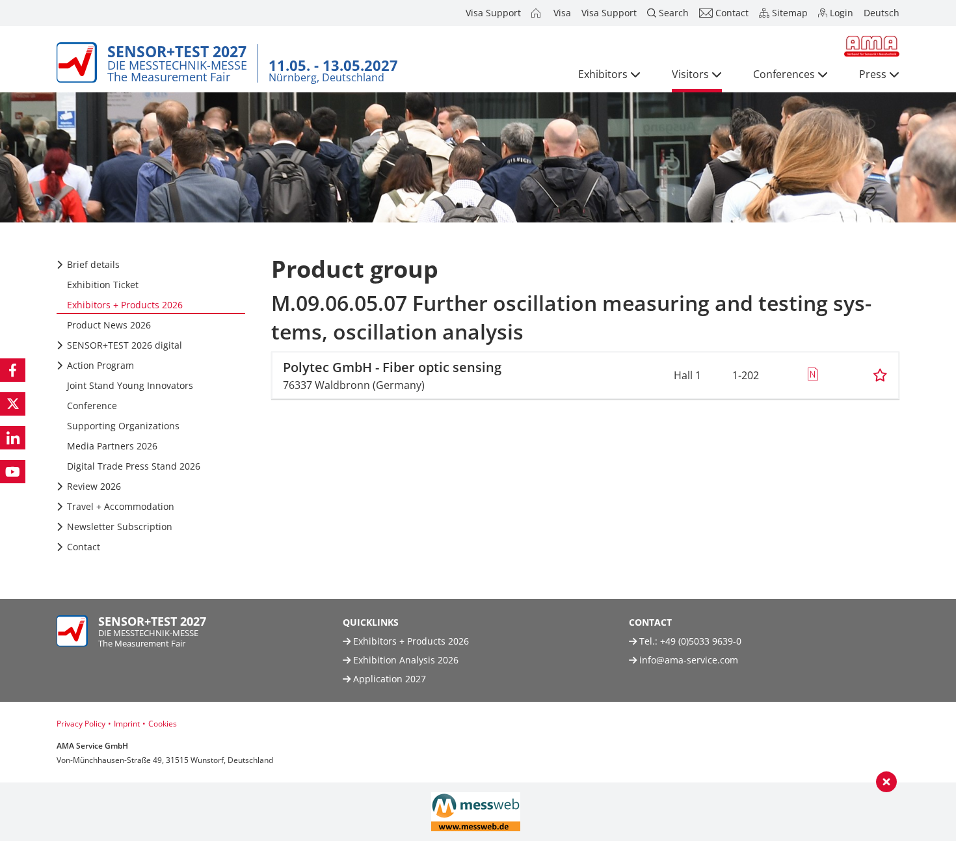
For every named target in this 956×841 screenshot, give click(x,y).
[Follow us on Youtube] (12, 471)
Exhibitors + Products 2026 (410, 641)
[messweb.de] (475, 811)
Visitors (690, 74)
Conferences (784, 74)
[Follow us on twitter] (12, 404)
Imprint (127, 723)
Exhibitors (603, 74)
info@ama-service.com (688, 660)
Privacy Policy (81, 723)
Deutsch (881, 13)
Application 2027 (388, 679)
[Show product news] (812, 375)
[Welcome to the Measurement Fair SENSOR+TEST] (537, 13)
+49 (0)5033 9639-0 (700, 641)
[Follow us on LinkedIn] (12, 437)
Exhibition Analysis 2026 (404, 660)
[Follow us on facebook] (12, 370)
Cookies (162, 723)
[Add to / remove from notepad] (880, 375)
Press (872, 74)
